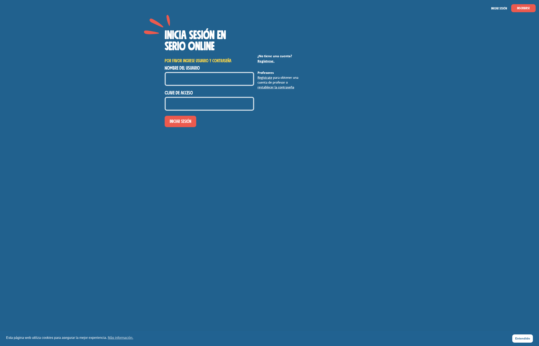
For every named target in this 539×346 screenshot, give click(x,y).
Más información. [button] (120, 337)
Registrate (264, 77)
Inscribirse (523, 8)
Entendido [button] (522, 338)
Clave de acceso (179, 93)
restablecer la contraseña (275, 87)
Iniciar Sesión (499, 8)
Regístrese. (266, 61)
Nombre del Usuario (182, 68)
